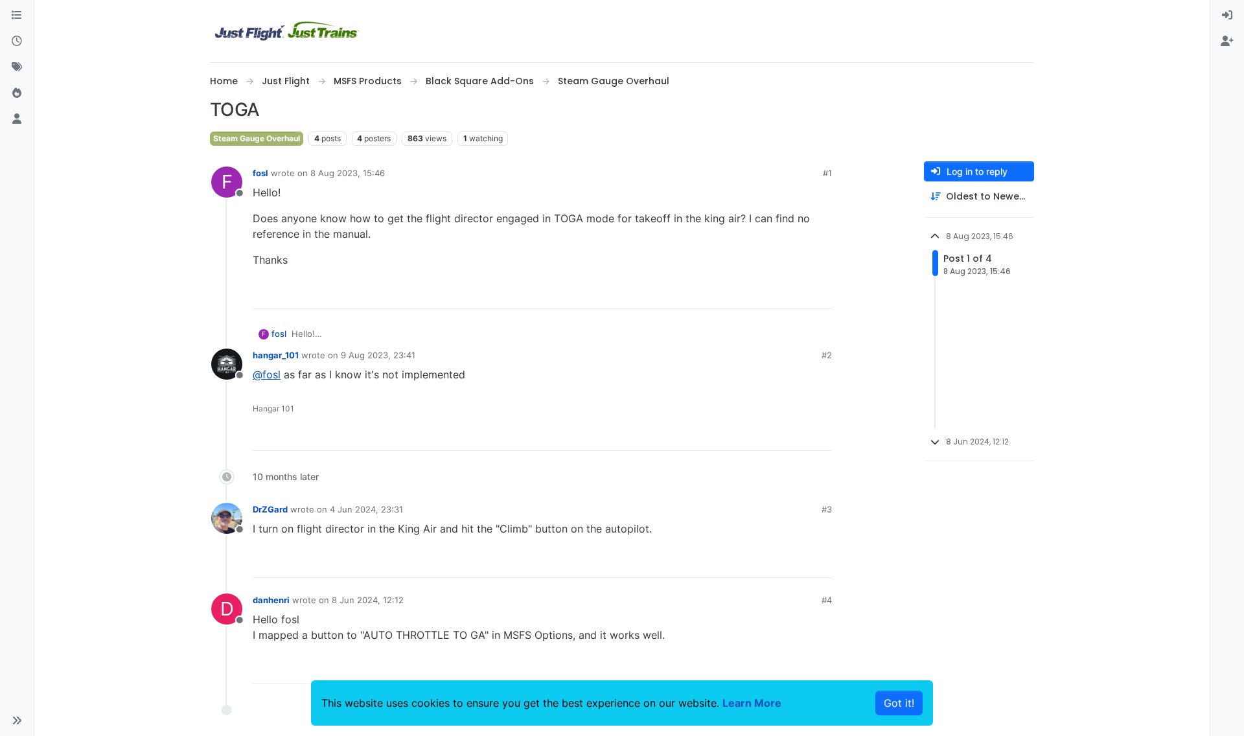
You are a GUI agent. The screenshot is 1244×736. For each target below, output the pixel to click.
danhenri (271, 600)
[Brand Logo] (287, 31)
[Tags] (17, 67)
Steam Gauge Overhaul (256, 138)
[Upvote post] (798, 293)
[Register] (1227, 41)
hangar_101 (276, 355)
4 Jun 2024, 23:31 (366, 509)
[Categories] (17, 15)
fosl (260, 173)
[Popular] (17, 93)
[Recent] (17, 41)
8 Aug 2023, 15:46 (347, 173)
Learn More (751, 702)
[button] (17, 720)
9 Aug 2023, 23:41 (378, 355)
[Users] (17, 119)
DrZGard (270, 509)
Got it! (899, 702)
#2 (827, 355)
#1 (827, 173)
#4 (827, 600)
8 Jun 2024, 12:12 (368, 600)
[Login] (1227, 15)
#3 (827, 509)
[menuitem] (1227, 15)
